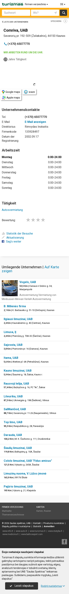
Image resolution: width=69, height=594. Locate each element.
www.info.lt (7, 531)
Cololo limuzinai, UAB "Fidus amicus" (28, 460)
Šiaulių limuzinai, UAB (18, 448)
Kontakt (37, 523)
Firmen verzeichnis (36, 4)
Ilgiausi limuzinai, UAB (18, 319)
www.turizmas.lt (37, 531)
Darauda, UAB (13, 435)
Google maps (12, 91)
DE (62, 4)
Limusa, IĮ (10, 332)
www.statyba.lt (55, 531)
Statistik (37, 526)
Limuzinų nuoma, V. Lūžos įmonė (25, 473)
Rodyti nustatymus (51, 586)
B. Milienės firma (15, 306)
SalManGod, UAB (15, 409)
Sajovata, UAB (13, 345)
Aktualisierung (15, 237)
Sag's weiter (13, 241)
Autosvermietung (12, 210)
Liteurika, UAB (13, 396)
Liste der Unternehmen (16, 22)
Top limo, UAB (13, 422)
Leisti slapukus (23, 585)
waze (32, 91)
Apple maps (13, 97)
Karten (40, 507)
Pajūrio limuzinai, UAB (18, 486)
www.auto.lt (21, 531)
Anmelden (49, 526)
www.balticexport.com (32, 534)
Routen (47, 511)
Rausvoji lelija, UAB (16, 383)
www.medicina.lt (10, 534)
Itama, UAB (11, 357)
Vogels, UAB (27, 282)
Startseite (7, 511)
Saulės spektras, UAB (20, 523)
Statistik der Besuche (19, 233)
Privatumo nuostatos (53, 523)
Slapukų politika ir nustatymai (16, 526)
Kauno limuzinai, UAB (17, 370)
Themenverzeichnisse (13, 514)
